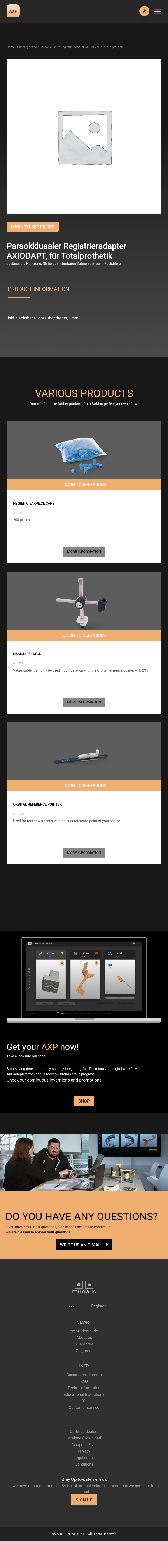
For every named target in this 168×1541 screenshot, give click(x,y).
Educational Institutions (84, 1394)
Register (98, 1306)
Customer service (84, 1407)
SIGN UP (84, 1500)
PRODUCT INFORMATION (38, 289)
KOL (84, 1401)
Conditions (84, 1464)
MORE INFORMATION (84, 552)
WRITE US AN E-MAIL (81, 1244)
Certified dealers (84, 1431)
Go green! (84, 1350)
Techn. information (84, 1387)
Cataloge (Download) (84, 1438)
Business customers (84, 1374)
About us (84, 1337)
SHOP (84, 1101)
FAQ (84, 1381)
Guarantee (84, 1344)
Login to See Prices (32, 226)
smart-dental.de (84, 1331)
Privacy (84, 1451)
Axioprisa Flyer (84, 1444)
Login (73, 1305)
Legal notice (84, 1457)
